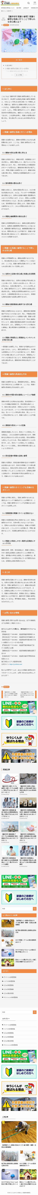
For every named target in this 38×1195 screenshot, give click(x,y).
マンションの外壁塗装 (11, 997)
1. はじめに (8, 65)
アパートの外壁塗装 (10, 977)
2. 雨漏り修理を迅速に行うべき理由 (17, 68)
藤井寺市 (6, 25)
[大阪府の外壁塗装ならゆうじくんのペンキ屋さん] (10, 3)
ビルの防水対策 (9, 993)
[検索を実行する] (35, 909)
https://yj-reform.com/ (15, 664)
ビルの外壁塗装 (9, 985)
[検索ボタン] (28, 3)
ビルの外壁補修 (9, 989)
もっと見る (19, 75)
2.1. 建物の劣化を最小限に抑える (17, 71)
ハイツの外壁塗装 (9, 981)
